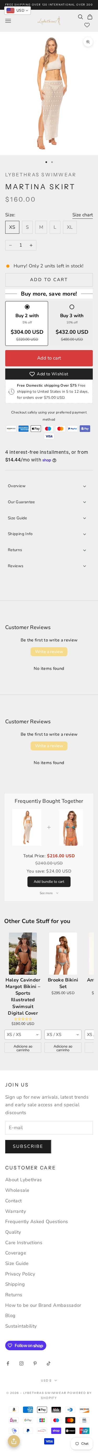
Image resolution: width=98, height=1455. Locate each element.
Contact (13, 1201)
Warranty (15, 1211)
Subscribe (28, 1146)
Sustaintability (21, 1326)
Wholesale (17, 1190)
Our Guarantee (21, 502)
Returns (15, 549)
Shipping (15, 1284)
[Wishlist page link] (87, 25)
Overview (17, 486)
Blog (10, 1315)
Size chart (82, 215)
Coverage (15, 1253)
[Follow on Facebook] (7, 1363)
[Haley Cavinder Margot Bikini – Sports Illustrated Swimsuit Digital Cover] (22, 954)
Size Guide (17, 518)
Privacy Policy (20, 1274)
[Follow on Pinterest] (35, 1363)
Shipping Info (20, 533)
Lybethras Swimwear (40, 175)
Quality (13, 1232)
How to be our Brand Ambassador (43, 1305)
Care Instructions (23, 1242)
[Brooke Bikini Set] (62, 954)
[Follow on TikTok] (48, 1363)
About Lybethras (23, 1180)
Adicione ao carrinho (23, 1048)
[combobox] (22, 1035)
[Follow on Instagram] (21, 1363)
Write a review (49, 652)
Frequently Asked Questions (36, 1221)
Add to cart (49, 280)
